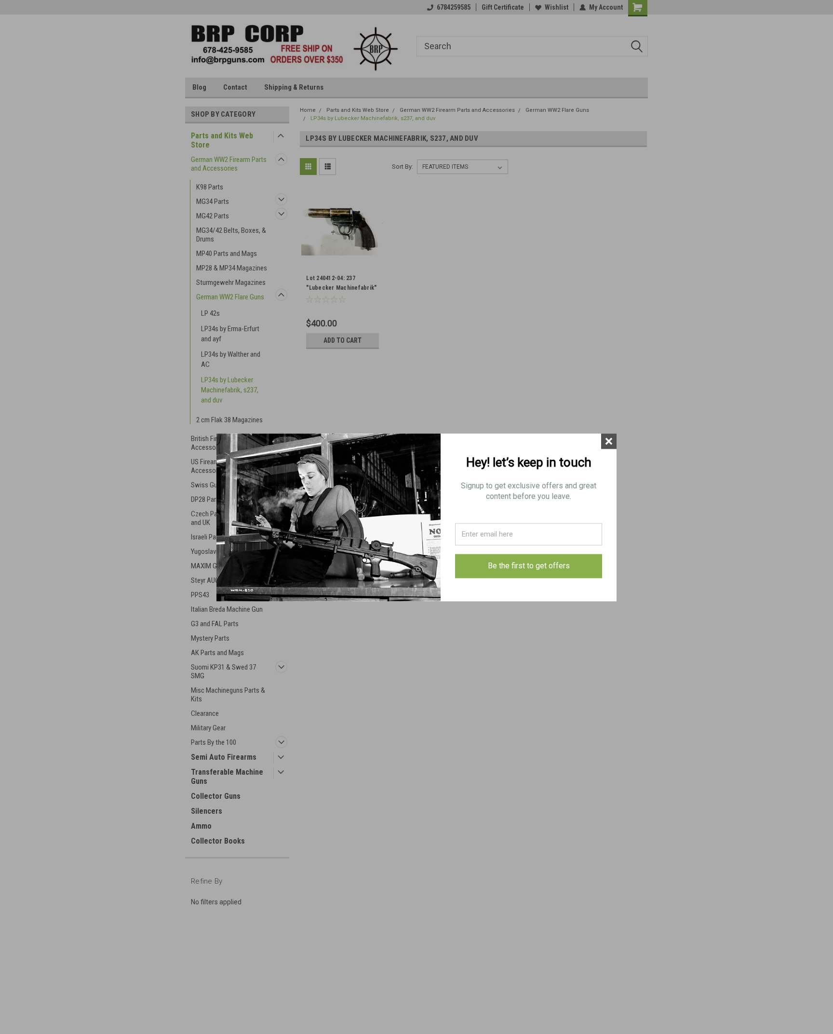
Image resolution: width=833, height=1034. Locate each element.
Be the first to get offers (529, 565)
